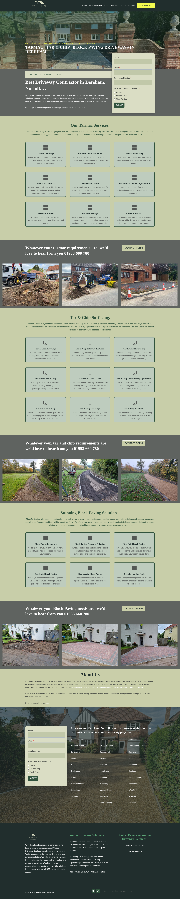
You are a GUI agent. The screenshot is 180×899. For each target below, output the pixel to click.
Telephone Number (122, 78)
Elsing (102, 739)
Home (84, 6)
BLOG (123, 6)
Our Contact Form (134, 851)
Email (117, 68)
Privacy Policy (126, 891)
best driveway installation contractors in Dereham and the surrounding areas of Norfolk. (107, 687)
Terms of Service (111, 891)
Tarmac (119, 92)
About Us (114, 6)
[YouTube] (93, 891)
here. (47, 703)
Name (117, 57)
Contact (131, 6)
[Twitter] (98, 891)
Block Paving (121, 99)
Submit (119, 105)
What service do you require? (127, 88)
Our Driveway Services (98, 6)
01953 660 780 (145, 6)
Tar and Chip (121, 96)
